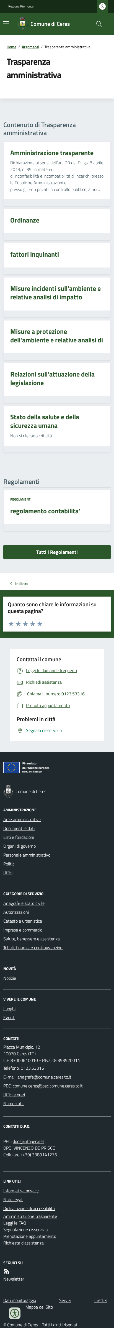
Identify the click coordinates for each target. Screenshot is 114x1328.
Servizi (65, 1300)
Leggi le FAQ (14, 1223)
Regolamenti (20, 499)
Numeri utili (13, 1103)
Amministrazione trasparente (30, 1216)
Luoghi (9, 1008)
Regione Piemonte (20, 6)
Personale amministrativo (26, 855)
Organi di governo (19, 846)
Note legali (13, 1199)
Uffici (7, 872)
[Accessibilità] (14, 1313)
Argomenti (30, 47)
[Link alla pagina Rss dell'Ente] (6, 1271)
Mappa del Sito (39, 1307)
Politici (9, 863)
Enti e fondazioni (18, 837)
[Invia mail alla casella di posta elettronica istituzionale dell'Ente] (44, 1076)
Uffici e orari (14, 1094)
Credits (100, 1300)
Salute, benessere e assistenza (31, 938)
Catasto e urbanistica (22, 921)
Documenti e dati (19, 828)
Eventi (9, 1017)
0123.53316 (32, 1068)
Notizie (9, 978)
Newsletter (13, 1279)
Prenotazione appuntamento (29, 1236)
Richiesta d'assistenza (23, 1242)
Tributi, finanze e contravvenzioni (33, 947)
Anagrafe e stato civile (24, 903)
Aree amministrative (22, 819)
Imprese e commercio (22, 929)
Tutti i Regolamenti (57, 552)
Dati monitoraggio (19, 1300)
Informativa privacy (21, 1190)
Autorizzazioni (16, 912)
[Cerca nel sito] (97, 24)
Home (11, 47)
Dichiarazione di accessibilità (29, 1208)
